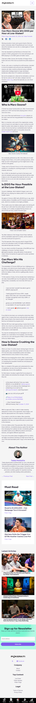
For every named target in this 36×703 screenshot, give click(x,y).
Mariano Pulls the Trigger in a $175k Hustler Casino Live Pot (18, 535)
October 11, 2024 (24, 404)
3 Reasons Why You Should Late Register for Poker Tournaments (16, 573)
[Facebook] (6, 39)
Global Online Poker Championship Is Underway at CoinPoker (15, 596)
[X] (2, 39)
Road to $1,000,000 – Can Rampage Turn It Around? (16, 509)
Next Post (30, 476)
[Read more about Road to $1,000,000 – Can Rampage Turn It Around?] (18, 498)
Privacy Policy (18, 692)
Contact (18, 670)
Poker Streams (18, 680)
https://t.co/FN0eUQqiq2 (14, 397)
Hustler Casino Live (7, 131)
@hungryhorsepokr (11, 390)
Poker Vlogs (5, 36)
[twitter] (12, 661)
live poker (23, 115)
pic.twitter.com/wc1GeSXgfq (14, 399)
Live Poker (18, 678)
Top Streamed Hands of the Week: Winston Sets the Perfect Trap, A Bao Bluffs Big (17, 620)
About (18, 668)
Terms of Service (18, 690)
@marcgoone (26, 384)
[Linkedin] (10, 39)
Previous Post (7, 476)
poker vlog (10, 79)
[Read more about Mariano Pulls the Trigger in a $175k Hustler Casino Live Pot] (18, 524)
